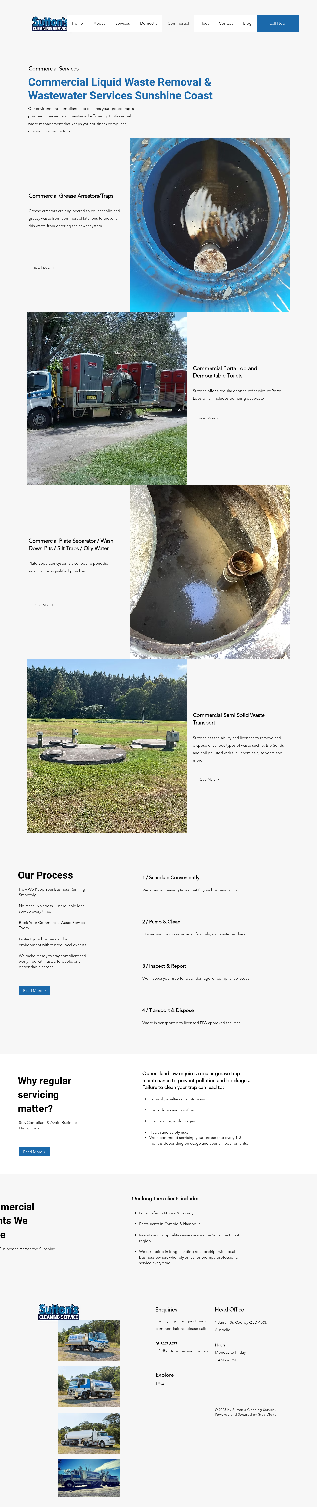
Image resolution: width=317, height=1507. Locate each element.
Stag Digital (267, 1414)
